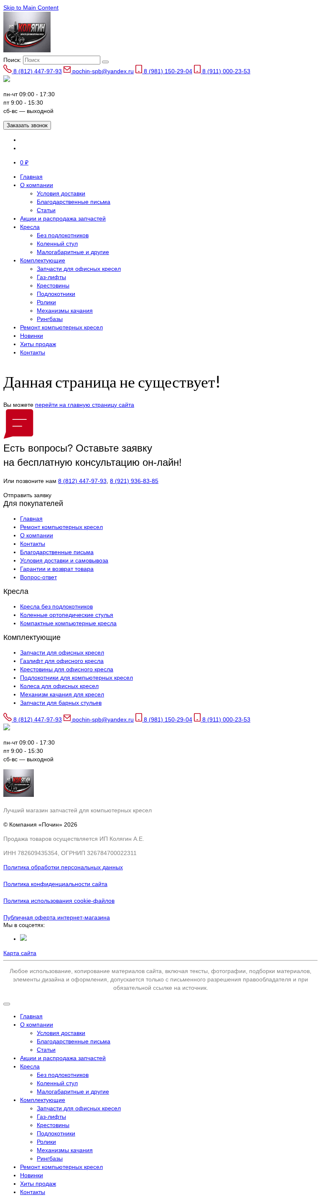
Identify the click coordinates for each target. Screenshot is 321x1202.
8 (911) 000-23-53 (225, 71)
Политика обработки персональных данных (63, 867)
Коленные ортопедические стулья (66, 614)
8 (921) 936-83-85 (134, 481)
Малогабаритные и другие (73, 252)
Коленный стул (57, 243)
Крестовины (53, 285)
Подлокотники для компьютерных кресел (76, 677)
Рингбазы (50, 319)
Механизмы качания (65, 310)
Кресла (30, 226)
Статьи (46, 210)
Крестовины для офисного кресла (66, 669)
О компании (36, 185)
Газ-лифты (51, 277)
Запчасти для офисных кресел (79, 268)
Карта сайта (19, 953)
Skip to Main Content (31, 7)
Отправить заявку (27, 495)
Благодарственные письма (73, 201)
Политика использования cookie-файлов (59, 900)
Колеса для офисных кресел (59, 686)
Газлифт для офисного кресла (62, 661)
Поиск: (12, 60)
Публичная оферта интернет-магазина (56, 917)
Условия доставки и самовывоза (64, 560)
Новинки (31, 335)
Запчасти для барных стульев (61, 702)
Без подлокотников (63, 235)
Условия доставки (61, 193)
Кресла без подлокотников (56, 606)
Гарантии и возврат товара (57, 568)
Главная (31, 176)
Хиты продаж (38, 344)
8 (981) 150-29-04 (167, 71)
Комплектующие (42, 260)
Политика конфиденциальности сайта (55, 884)
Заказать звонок (27, 125)
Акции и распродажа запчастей (63, 218)
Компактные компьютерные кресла (68, 623)
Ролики (46, 302)
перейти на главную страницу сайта (84, 404)
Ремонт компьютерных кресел (61, 327)
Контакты (32, 352)
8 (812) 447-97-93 (37, 71)
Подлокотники (56, 293)
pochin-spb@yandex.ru (102, 71)
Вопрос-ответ (38, 577)
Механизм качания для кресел (62, 694)
